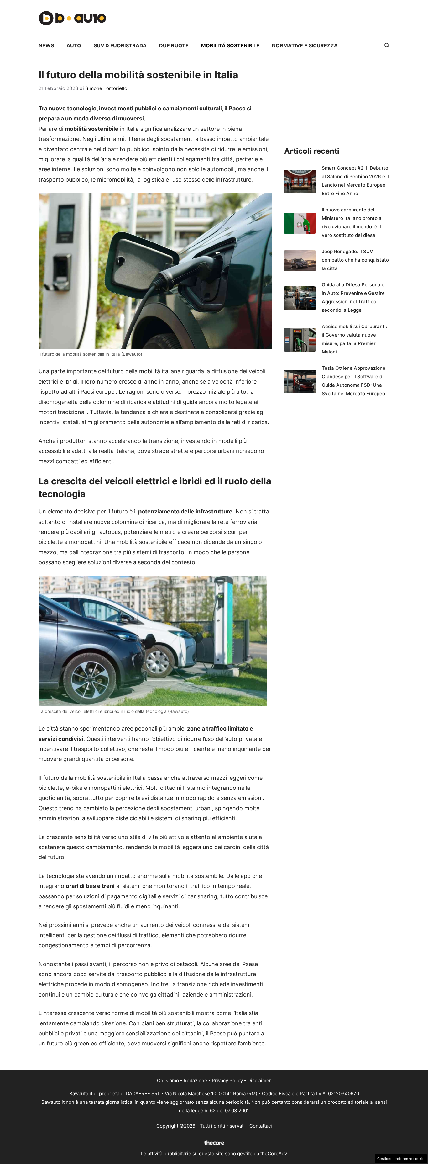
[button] (387, 45)
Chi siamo (168, 1080)
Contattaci (260, 1126)
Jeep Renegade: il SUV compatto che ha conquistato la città (355, 259)
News (46, 45)
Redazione (195, 1080)
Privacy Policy (227, 1080)
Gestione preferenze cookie (401, 1158)
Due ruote (174, 45)
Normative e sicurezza (305, 45)
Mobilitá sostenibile (230, 45)
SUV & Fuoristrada (120, 45)
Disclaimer (259, 1080)
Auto (73, 45)
